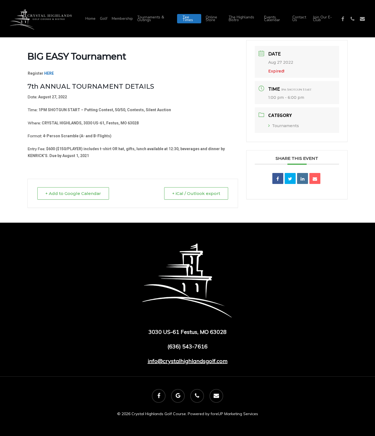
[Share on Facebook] (277, 178)
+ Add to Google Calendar (73, 193)
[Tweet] (290, 178)
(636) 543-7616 (187, 346)
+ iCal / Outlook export (196, 193)
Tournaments (285, 125)
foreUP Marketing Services (234, 413)
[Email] (314, 178)
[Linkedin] (302, 178)
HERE (49, 73)
